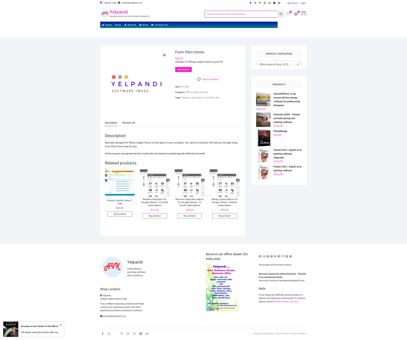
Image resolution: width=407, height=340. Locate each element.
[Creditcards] (283, 255)
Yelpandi (119, 12)
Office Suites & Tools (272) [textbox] (278, 64)
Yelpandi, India (109, 3)
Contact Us (161, 25)
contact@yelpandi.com (131, 3)
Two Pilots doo (211, 97)
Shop (118, 25)
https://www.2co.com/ (287, 301)
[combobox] (279, 63)
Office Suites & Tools (197, 92)
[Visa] (267, 255)
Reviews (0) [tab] (128, 122)
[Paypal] (271, 255)
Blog (145, 25)
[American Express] (260, 255)
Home (108, 25)
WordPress (302, 333)
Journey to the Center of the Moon (39, 326)
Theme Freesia (281, 333)
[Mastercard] (264, 255)
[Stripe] (287, 255)
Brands (132, 25)
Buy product (183, 69)
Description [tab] (111, 122)
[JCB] (290, 255)
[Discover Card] (279, 255)
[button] (164, 55)
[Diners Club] (275, 255)
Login (303, 3)
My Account (292, 3)
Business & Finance (192, 97)
